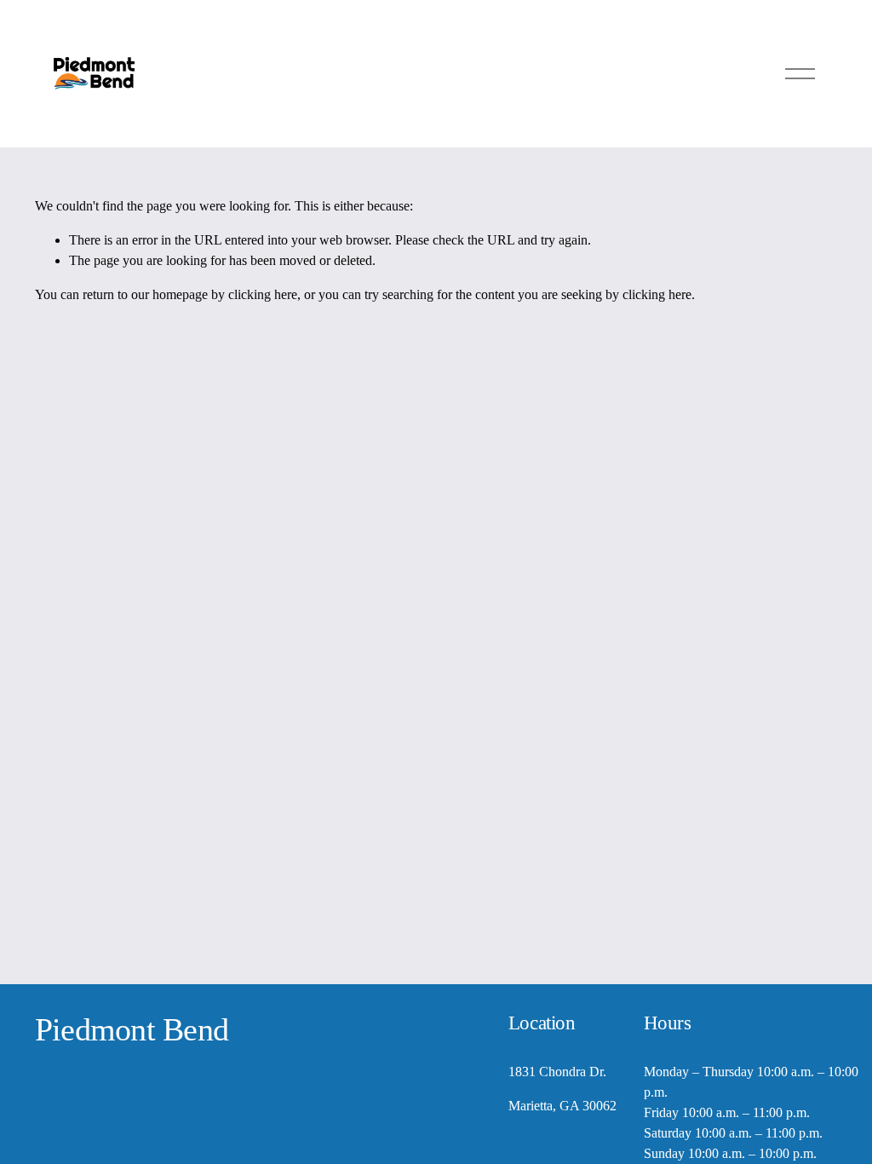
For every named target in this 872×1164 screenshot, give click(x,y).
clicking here (262, 294)
